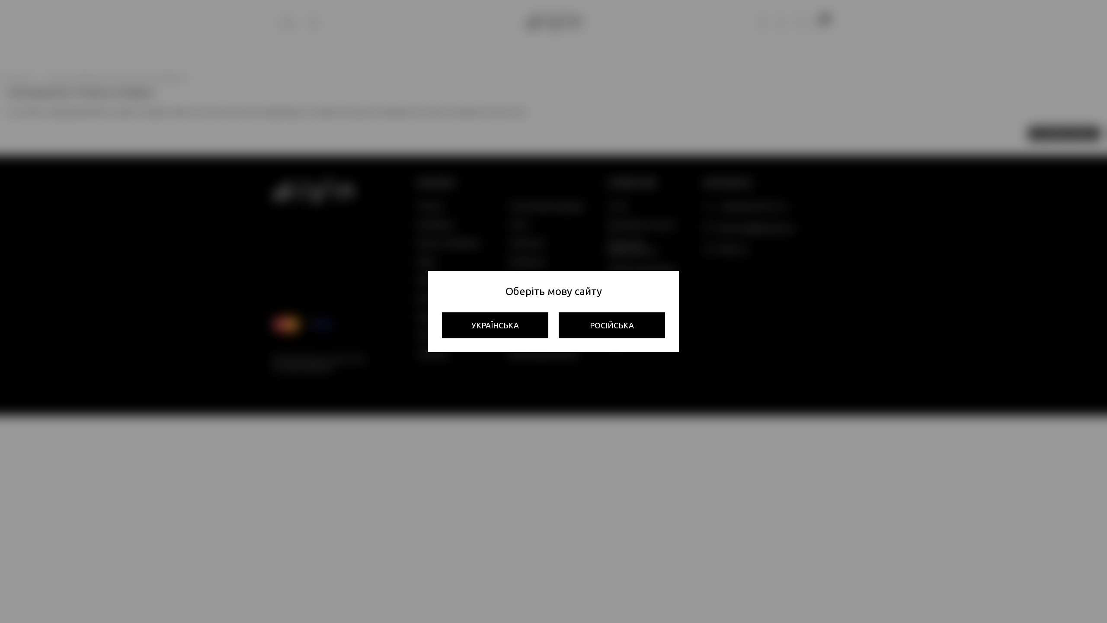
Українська (495, 325)
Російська (612, 325)
